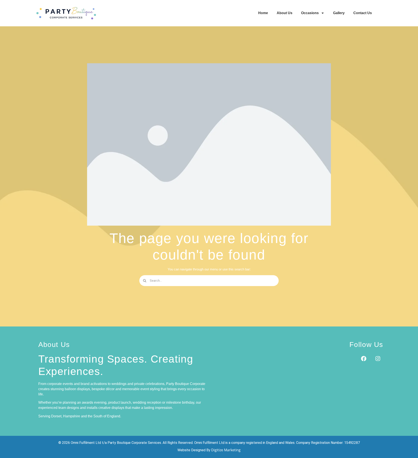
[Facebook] (363, 358)
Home (263, 13)
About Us (284, 13)
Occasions (310, 13)
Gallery (339, 13)
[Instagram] (377, 358)
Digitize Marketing (226, 450)
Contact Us (362, 13)
